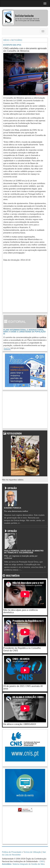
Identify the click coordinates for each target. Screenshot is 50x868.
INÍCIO (6, 40)
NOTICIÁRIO (16, 40)
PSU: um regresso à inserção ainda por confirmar (20, 557)
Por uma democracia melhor (16, 511)
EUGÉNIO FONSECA (12, 508)
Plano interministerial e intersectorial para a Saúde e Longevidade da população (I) (24, 332)
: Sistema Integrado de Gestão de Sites (23, 864)
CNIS (41, 861)
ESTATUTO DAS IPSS (12, 45)
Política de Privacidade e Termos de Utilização (21, 852)
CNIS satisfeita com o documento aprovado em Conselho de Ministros (25, 49)
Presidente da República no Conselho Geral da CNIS (22, 649)
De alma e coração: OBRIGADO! (19, 724)
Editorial (7, 349)
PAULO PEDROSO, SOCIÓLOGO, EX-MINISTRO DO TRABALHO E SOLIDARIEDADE (23, 552)
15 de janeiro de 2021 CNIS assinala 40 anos (23, 687)
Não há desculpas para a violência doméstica (20, 611)
